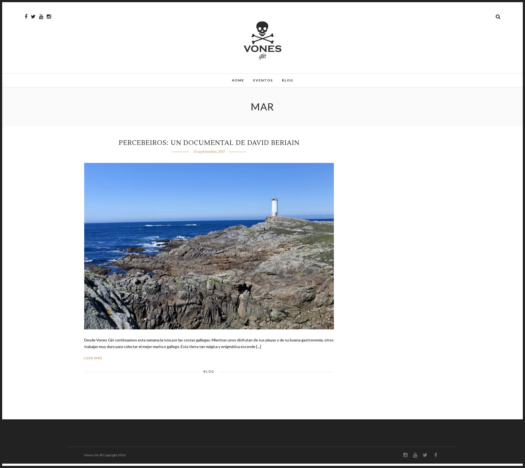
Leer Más (93, 358)
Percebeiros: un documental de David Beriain (209, 143)
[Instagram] (49, 16)
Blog (287, 80)
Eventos (263, 80)
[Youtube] (41, 16)
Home (238, 80)
